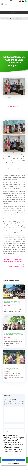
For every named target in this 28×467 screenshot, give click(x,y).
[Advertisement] (14, 37)
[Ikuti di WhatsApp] (26, 1)
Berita (9, 97)
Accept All (14, 460)
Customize (13, 453)
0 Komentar (11, 102)
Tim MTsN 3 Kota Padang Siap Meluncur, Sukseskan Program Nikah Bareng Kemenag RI (14, 368)
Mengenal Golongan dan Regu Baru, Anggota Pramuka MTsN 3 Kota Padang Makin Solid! (13, 335)
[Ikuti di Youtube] (20, 1)
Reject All (14, 457)
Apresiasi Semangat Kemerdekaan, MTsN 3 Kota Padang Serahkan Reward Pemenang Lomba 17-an (13, 303)
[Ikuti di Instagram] (23, 1)
